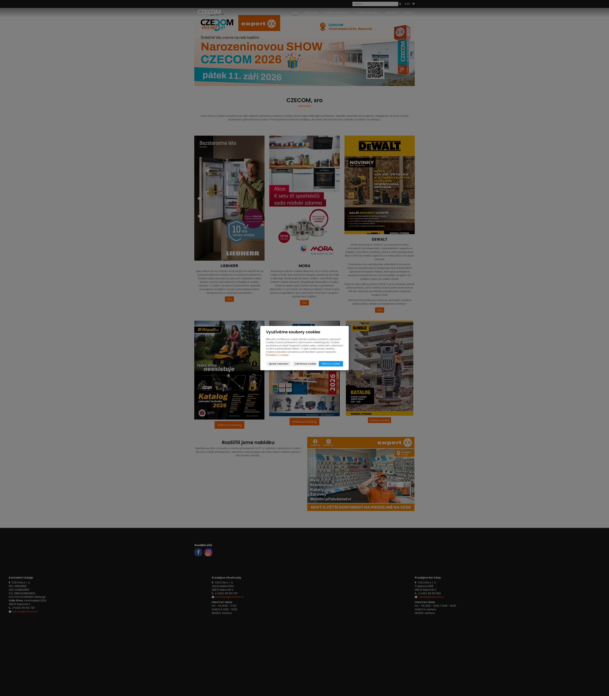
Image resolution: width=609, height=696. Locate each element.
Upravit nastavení (278, 363)
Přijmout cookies (331, 363)
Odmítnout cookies (305, 363)
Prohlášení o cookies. (277, 355)
